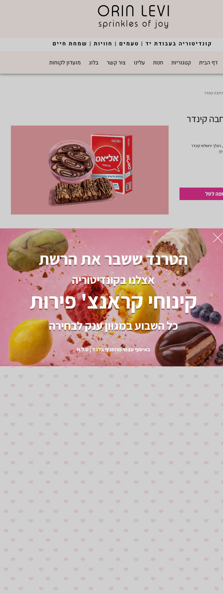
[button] (217, 237)
